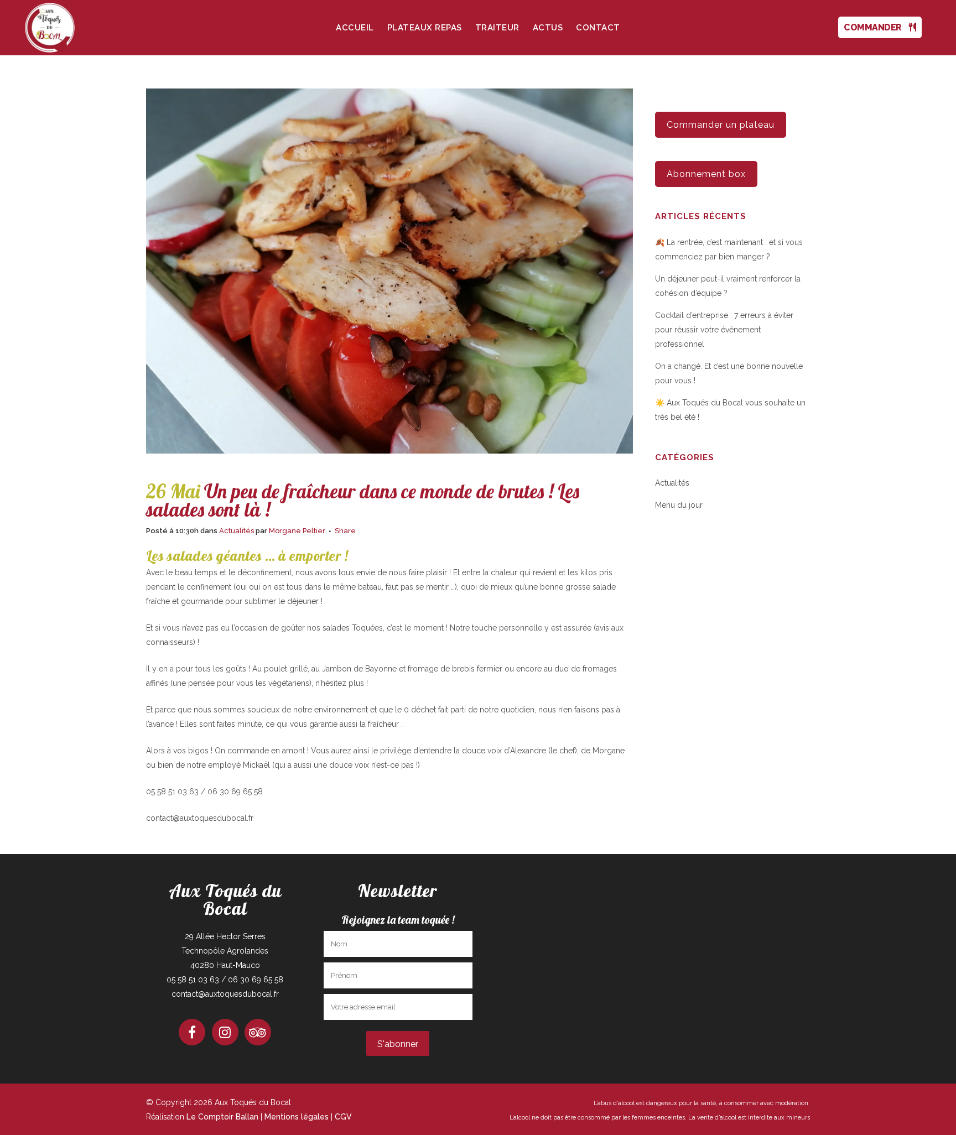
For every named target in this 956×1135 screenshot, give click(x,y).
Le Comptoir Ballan (222, 1116)
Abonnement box (706, 174)
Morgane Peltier (297, 531)
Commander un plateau (721, 124)
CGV (343, 1116)
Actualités (236, 531)
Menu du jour (679, 505)
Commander (876, 27)
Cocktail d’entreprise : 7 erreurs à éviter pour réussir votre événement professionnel (724, 329)
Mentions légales (296, 1116)
